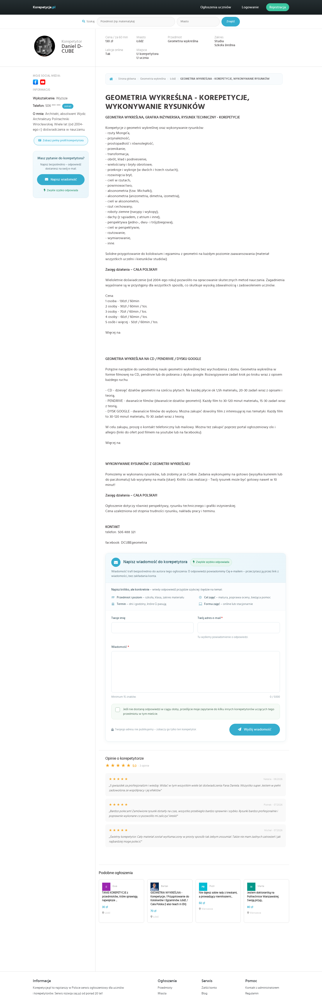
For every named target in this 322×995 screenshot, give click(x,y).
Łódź (139, 41)
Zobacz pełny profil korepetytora (62, 140)
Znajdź (230, 21)
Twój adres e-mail (210, 618)
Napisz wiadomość (63, 179)
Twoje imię (118, 618)
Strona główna (127, 78)
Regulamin (251, 993)
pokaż (67, 106)
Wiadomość (120, 646)
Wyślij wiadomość (257, 729)
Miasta (162, 993)
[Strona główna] (111, 79)
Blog (204, 993)
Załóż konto (209, 987)
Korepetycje (44, 7)
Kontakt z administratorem (262, 987)
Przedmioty (165, 987)
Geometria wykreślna (183, 41)
